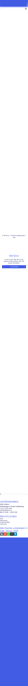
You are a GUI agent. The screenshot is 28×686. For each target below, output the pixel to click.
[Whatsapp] (8, 534)
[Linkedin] (15, 534)
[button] (14, 266)
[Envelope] (5, 534)
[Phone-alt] (1, 534)
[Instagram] (12, 534)
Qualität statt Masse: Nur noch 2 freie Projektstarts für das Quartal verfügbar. (14, 3)
